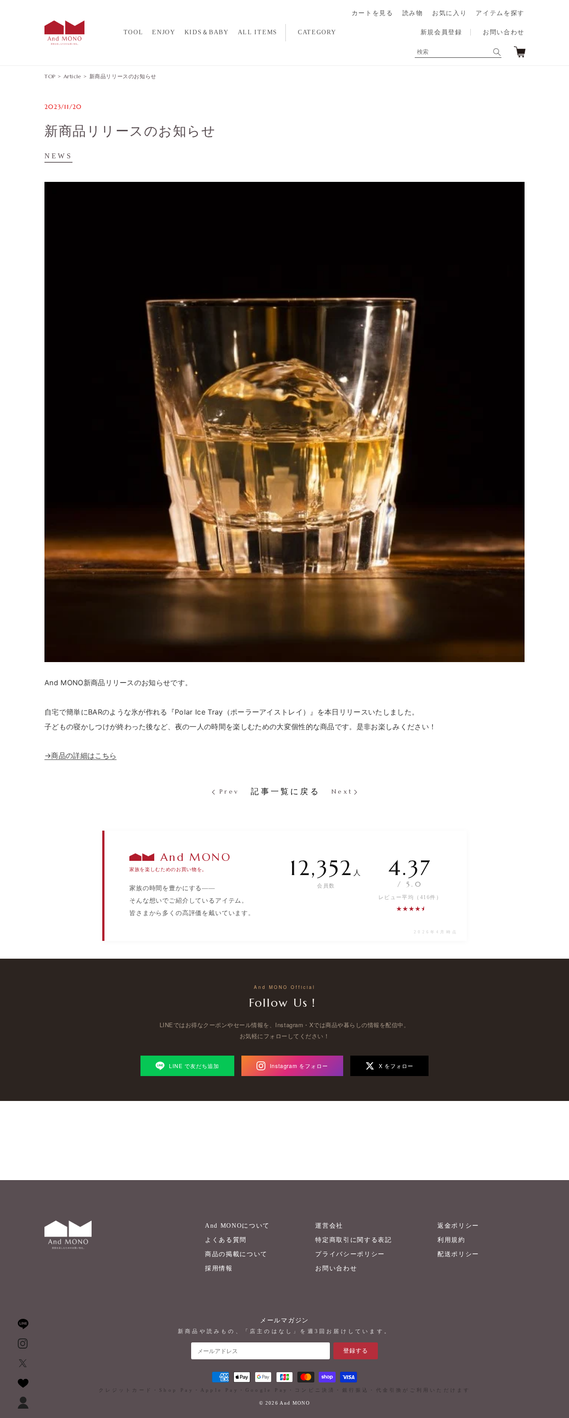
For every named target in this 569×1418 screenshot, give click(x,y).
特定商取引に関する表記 (353, 1240)
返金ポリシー (458, 1225)
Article (72, 76)
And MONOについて (237, 1225)
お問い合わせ (504, 32)
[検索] (497, 52)
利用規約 (451, 1240)
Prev (227, 791)
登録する (355, 1350)
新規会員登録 (441, 32)
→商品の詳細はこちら (80, 755)
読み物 (412, 13)
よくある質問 (226, 1240)
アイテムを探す (500, 13)
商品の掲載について (236, 1254)
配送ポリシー (458, 1254)
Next (342, 791)
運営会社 (329, 1225)
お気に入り (449, 13)
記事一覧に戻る (285, 791)
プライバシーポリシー (350, 1254)
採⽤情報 (219, 1268)
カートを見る (372, 13)
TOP (50, 76)
